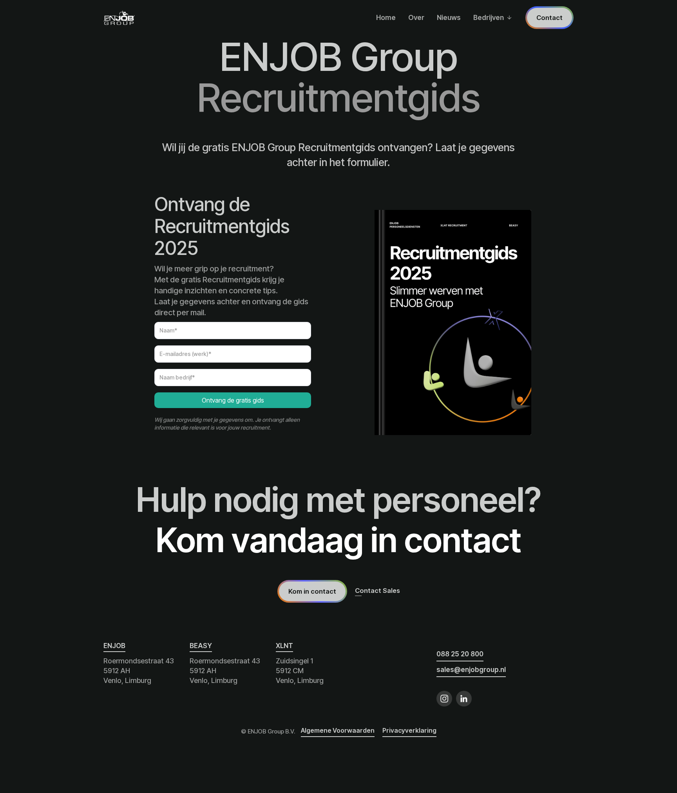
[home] (119, 17)
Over (416, 17)
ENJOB (114, 646)
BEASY (201, 646)
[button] (492, 17)
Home (386, 17)
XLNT (284, 646)
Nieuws (449, 17)
